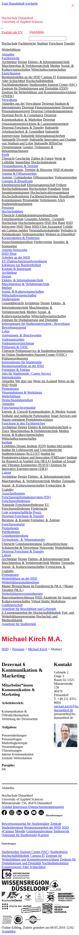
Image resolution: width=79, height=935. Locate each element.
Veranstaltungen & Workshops (22, 392)
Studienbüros (59, 852)
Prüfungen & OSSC (15, 347)
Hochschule (9, 43)
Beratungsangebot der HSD (42, 827)
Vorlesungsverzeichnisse (18, 343)
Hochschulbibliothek (15, 855)
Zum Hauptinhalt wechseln (20, 3)
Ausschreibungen (13, 493)
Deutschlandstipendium (17, 400)
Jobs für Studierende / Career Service (26, 373)
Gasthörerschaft (12, 605)
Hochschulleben (12, 211)
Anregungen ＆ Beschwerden (22, 335)
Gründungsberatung (15, 535)
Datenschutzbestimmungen (46, 807)
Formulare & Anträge (16, 370)
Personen (8, 207)
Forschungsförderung (16, 501)
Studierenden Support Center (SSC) (25, 852)
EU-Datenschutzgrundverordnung (24, 261)
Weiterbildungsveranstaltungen (22, 593)
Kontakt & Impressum (16, 269)
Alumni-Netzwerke (14, 250)
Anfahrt (7, 807)
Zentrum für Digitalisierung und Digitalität (39, 861)
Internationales (11, 377)
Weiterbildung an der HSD (19, 578)
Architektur (9, 272)
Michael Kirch (37, 649)
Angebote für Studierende (19, 624)
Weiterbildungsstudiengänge (20, 582)
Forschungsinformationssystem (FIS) (26, 497)
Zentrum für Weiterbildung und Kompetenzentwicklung (32, 857)
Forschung (56, 43)
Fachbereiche (27, 43)
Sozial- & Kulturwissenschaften (23, 291)
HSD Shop (9, 253)
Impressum (20, 807)
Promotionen (10, 388)
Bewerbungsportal (14, 327)
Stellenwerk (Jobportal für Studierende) (35, 833)
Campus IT (37, 855)
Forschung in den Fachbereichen (23, 423)
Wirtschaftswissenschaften (19, 295)
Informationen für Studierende (22, 362)
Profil (5, 154)
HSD (5, 649)
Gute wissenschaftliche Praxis (21, 512)
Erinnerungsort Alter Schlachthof (24, 867)
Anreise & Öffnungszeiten (19, 173)
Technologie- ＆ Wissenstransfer (23, 539)
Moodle (20, 831)
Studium (42, 43)
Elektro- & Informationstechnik (22, 280)
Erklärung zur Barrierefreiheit (21, 265)
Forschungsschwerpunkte (19, 407)
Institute (7, 442)
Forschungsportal (13, 524)
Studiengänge (11, 299)
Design (6, 276)
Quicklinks (36, 32)
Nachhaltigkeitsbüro (55, 863)
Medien (7, 288)
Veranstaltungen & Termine (20, 166)
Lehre (5, 331)
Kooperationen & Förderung (21, 238)
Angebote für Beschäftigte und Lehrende (29, 609)
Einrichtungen (11, 73)
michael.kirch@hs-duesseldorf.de (66, 708)
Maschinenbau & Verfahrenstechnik (25, 284)
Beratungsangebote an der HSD (23, 366)
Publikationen (11, 532)
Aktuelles (8, 54)
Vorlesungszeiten (13, 339)
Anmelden (9, 931)
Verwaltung (9, 100)
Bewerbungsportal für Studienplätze (26, 823)
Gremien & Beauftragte (17, 181)
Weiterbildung (11, 49)
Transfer (69, 43)
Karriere (43, 835)
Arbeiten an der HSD (16, 257)
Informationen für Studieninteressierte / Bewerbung (36, 323)
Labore (6, 472)
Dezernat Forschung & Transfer (23, 516)
